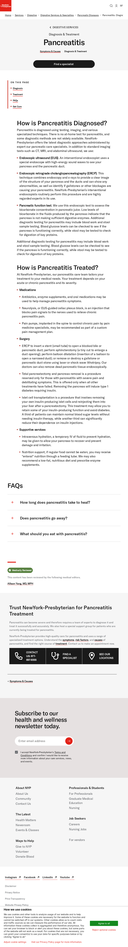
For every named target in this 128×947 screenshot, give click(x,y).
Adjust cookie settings (15, 942)
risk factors (81, 639)
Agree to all (104, 923)
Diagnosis (18, 88)
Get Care (17, 106)
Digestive (32, 15)
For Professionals (81, 794)
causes (98, 639)
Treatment (18, 94)
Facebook (32, 878)
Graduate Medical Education (81, 801)
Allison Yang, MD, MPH (20, 583)
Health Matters (26, 820)
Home (8, 15)
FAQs (15, 100)
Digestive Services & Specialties (57, 15)
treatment (61, 643)
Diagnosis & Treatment (75, 51)
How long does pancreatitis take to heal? (55, 502)
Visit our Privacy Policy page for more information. (56, 942)
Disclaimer (10, 886)
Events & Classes (27, 830)
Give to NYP (24, 846)
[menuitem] (33, 656)
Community (23, 799)
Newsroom (23, 825)
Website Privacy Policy (16, 904)
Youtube (67, 878)
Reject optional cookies (104, 929)
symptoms (68, 639)
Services (19, 15)
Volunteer (22, 851)
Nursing (74, 808)
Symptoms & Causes (50, 51)
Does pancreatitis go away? (43, 518)
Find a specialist (64, 64)
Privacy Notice (12, 892)
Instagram (13, 878)
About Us (22, 794)
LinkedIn (49, 878)
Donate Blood (25, 856)
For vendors (77, 840)
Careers (74, 824)
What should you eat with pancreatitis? (53, 533)
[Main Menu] (121, 5)
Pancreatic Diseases (88, 15)
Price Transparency (15, 898)
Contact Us (23, 804)
